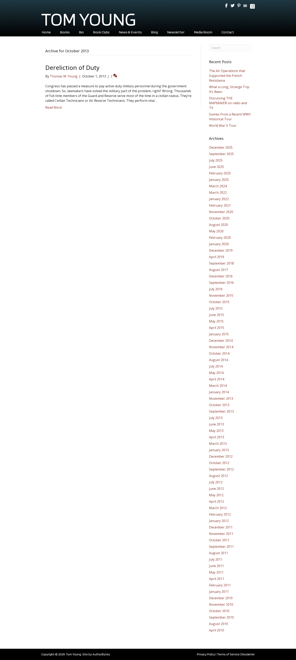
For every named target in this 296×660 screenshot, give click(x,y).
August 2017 (218, 270)
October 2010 (219, 611)
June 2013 (216, 424)
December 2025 (221, 147)
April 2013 (216, 437)
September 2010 (221, 617)
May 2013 (216, 430)
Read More (53, 107)
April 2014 (216, 379)
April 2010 (216, 630)
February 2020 (220, 237)
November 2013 (221, 398)
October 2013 (219, 405)
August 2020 (218, 224)
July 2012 (216, 482)
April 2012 (216, 501)
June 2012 (216, 488)
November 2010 (221, 604)
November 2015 (221, 295)
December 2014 (221, 340)
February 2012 (220, 514)
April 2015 (216, 327)
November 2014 (221, 347)
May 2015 (216, 321)
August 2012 (218, 476)
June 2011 (216, 566)
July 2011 (216, 559)
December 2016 (221, 276)
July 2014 (216, 366)
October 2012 (219, 463)
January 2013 (219, 450)
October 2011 (219, 540)
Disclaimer (248, 654)
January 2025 (219, 179)
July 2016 (216, 289)
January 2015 (219, 334)
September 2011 (221, 546)
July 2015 (216, 308)
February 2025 (220, 173)
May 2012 (216, 495)
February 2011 (220, 585)
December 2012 (221, 456)
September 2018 (221, 263)
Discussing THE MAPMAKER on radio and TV (228, 103)
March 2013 (218, 443)
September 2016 (221, 282)
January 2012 (219, 521)
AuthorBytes (101, 654)
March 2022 (218, 192)
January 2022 (219, 199)
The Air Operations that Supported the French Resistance (227, 76)
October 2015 (219, 302)
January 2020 (219, 244)
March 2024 (218, 186)
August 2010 (218, 624)
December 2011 (221, 527)
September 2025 (221, 154)
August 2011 (218, 553)
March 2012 (218, 508)
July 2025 (216, 160)
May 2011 (216, 572)
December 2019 (221, 250)
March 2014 (218, 385)
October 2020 (219, 218)
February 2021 (220, 205)
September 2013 (221, 411)
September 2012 (221, 469)
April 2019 (216, 257)
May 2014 (216, 373)
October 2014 (219, 353)
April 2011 (216, 579)
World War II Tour (222, 125)
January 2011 (219, 591)
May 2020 (216, 231)
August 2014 (218, 360)
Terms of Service (228, 654)
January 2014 (219, 392)
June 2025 (216, 167)
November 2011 (221, 533)
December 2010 (221, 598)
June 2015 (216, 315)
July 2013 (216, 418)
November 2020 (221, 212)
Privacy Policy (206, 654)
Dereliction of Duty (72, 67)
